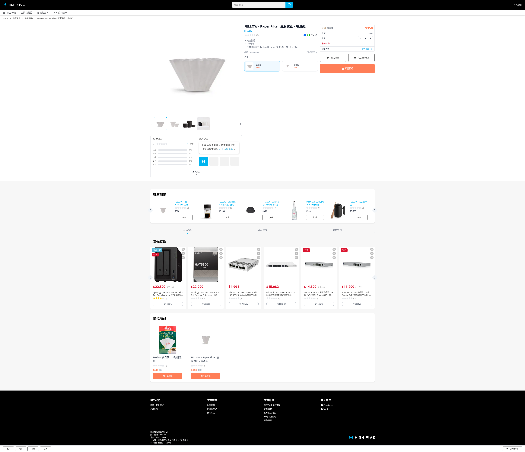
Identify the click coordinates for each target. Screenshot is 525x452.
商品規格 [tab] (262, 230)
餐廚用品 (16, 18)
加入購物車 (363, 57)
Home (5, 18)
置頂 (8, 449)
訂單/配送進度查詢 (272, 405)
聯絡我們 (268, 420)
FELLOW (248, 31)
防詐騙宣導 (212, 408)
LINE (326, 408)
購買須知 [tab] (337, 230)
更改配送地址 (270, 412)
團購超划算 (43, 12)
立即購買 (347, 68)
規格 (21, 449)
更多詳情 (366, 49)
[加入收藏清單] (183, 253)
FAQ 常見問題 (270, 416)
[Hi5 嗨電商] (14, 4)
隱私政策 (211, 412)
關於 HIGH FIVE (157, 405)
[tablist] (262, 230)
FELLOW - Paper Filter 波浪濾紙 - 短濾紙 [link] (55, 18)
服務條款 (211, 405)
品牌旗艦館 (26, 12)
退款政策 (268, 408)
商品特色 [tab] (187, 230)
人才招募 (154, 408)
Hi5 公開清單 (60, 12)
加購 (184, 217)
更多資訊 (311, 52)
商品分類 (11, 12)
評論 (33, 449)
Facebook (328, 405)
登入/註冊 (518, 5)
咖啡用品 (29, 18)
